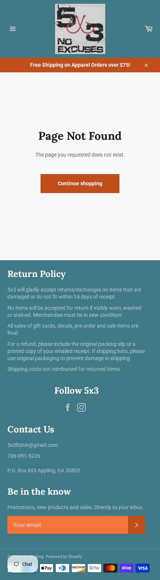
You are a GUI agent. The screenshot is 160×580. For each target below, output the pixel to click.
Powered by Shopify (64, 556)
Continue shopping (80, 183)
